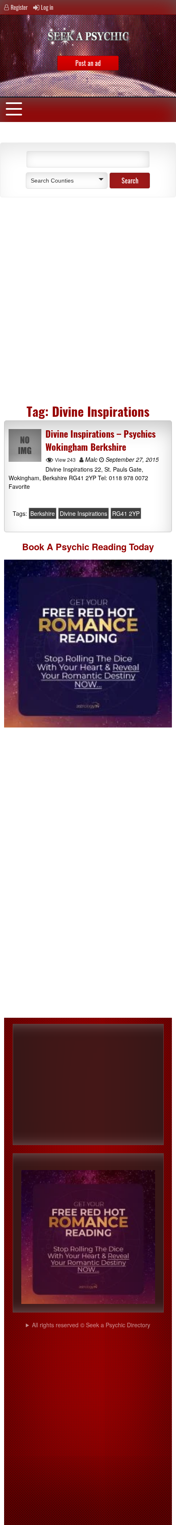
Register (19, 7)
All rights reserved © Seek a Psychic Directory (91, 1325)
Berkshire (42, 513)
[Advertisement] (88, 298)
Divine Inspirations (83, 513)
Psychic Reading (91, 546)
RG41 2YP (126, 513)
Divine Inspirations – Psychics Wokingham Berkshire (100, 440)
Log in (47, 7)
